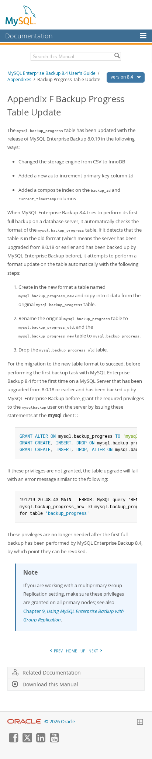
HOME (71, 651)
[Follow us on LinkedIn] (40, 740)
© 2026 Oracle (59, 721)
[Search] (117, 56)
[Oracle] (24, 721)
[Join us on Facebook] (13, 740)
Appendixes (19, 79)
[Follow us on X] (27, 740)
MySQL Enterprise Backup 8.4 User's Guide (51, 73)
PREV (58, 651)
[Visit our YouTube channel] (54, 740)
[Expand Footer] (140, 723)
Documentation (29, 35)
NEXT (94, 651)
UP (82, 651)
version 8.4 (122, 77)
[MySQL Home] (21, 15)
